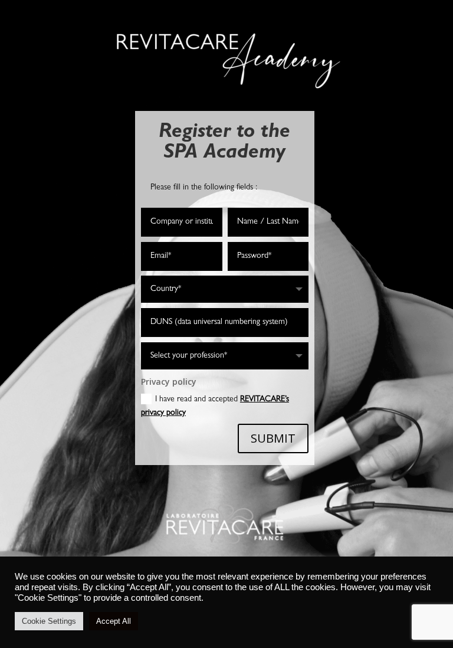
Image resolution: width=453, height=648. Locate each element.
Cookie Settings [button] (49, 621)
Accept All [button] (113, 621)
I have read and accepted (215, 406)
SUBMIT (273, 438)
